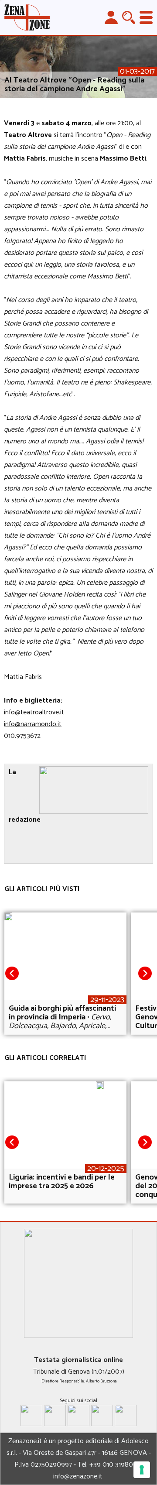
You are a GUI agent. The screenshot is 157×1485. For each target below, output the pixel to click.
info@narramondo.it (32, 724)
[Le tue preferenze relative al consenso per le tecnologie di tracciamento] (141, 1469)
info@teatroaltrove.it (34, 712)
